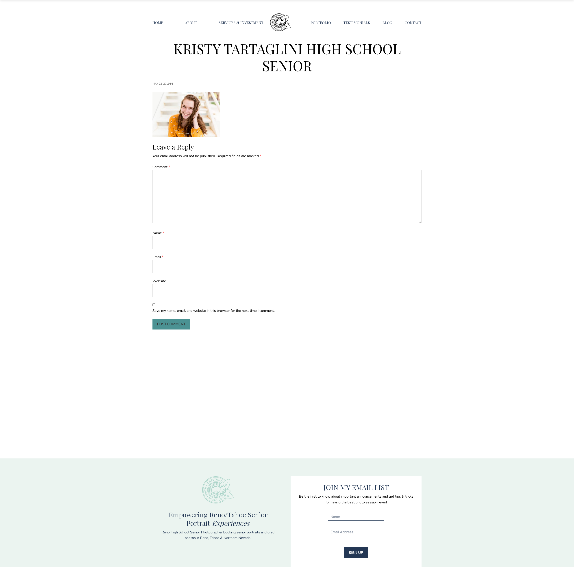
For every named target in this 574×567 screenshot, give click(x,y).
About (191, 22)
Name (158, 233)
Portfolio (321, 22)
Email (157, 257)
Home (157, 22)
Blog (387, 22)
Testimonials (357, 22)
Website (159, 281)
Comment (161, 167)
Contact (413, 22)
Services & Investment (241, 22)
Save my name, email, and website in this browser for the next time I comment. (213, 310)
